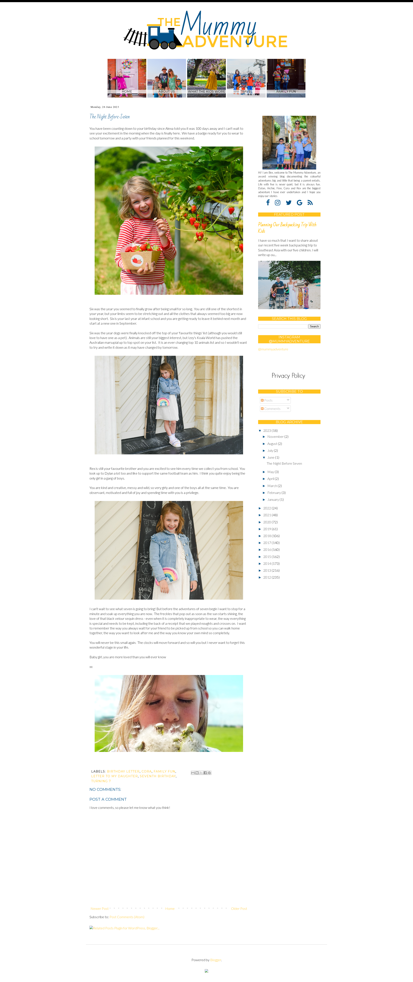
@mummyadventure (273, 349)
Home (170, 908)
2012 (267, 577)
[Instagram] (280, 202)
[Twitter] (291, 202)
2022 (267, 508)
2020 (267, 522)
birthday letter (123, 771)
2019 (267, 529)
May (271, 472)
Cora (147, 771)
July (270, 450)
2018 (267, 536)
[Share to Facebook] (205, 773)
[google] (302, 202)
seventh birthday (158, 776)
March (272, 486)
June (271, 457)
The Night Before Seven (284, 463)
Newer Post (100, 908)
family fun (164, 771)
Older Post (239, 908)
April (271, 478)
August (272, 443)
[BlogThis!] (197, 773)
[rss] (310, 202)
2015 (267, 556)
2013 (267, 570)
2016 (267, 549)
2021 (267, 515)
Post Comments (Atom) (126, 917)
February (274, 492)
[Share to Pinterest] (209, 773)
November (275, 436)
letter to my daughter (114, 776)
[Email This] (193, 773)
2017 (267, 543)
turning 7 (101, 781)
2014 (267, 563)
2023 (267, 430)
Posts (268, 400)
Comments (272, 408)
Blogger (215, 960)
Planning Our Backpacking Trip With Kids (287, 228)
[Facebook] (270, 202)
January (273, 499)
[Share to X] (201, 773)
